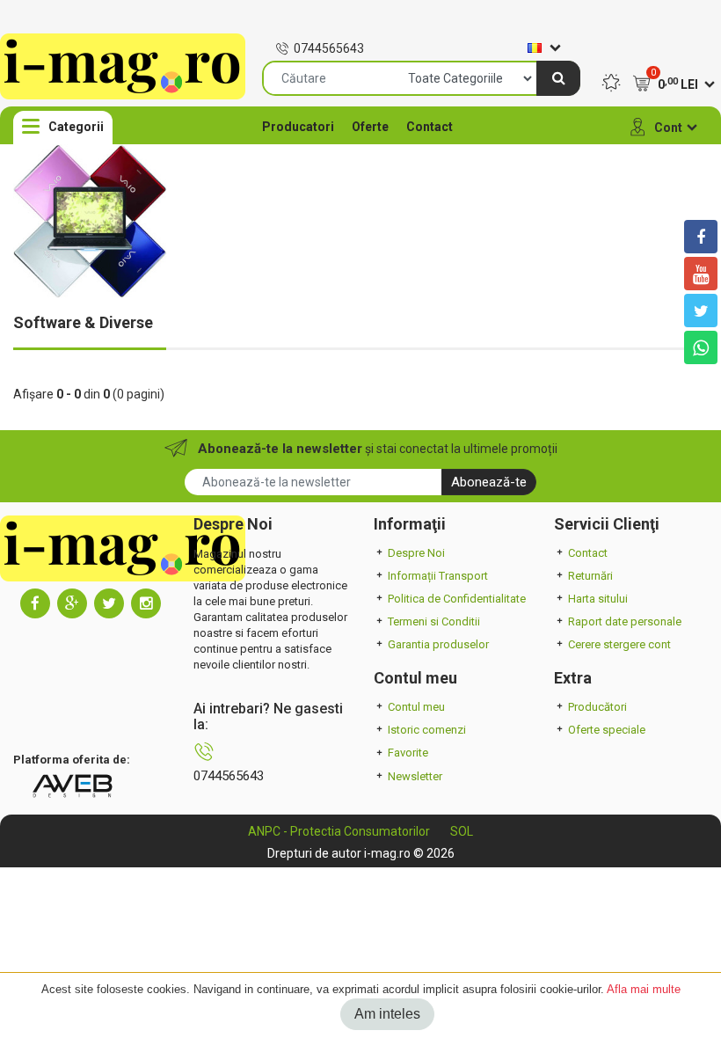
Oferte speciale (606, 729)
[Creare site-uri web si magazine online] (72, 785)
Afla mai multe (644, 989)
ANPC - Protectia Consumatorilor (339, 831)
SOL (461, 831)
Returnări (590, 575)
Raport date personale (624, 621)
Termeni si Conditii (434, 621)
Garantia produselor (438, 644)
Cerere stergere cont (619, 644)
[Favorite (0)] (611, 84)
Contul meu (416, 706)
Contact (429, 127)
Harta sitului (598, 598)
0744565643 (329, 48)
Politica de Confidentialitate (457, 598)
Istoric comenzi (427, 729)
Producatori (298, 127)
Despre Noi (416, 552)
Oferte (370, 127)
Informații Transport (438, 575)
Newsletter (415, 776)
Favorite (408, 752)
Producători (597, 706)
